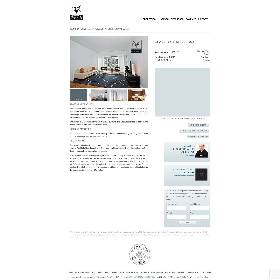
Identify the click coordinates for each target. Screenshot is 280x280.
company (191, 19)
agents (164, 19)
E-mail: (169, 213)
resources (177, 19)
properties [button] (149, 19)
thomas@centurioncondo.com (184, 176)
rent (100, 273)
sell (107, 273)
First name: (171, 204)
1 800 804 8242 (135, 277)
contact (203, 19)
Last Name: (195, 204)
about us (170, 273)
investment (118, 273)
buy (94, 273)
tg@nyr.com (190, 155)
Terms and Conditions (199, 273)
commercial (132, 273)
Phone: (193, 213)
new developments (79, 273)
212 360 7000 (149, 277)
